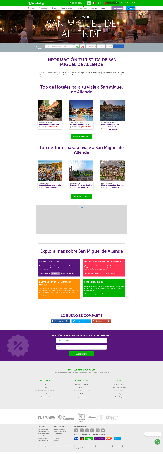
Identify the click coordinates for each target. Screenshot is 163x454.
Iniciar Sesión (114, 3)
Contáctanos (58, 446)
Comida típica (44, 296)
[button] (69, 8)
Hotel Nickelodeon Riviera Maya (81, 391)
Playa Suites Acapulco (118, 397)
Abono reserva (117, 446)
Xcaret (45, 384)
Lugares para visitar (99, 294)
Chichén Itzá (44, 394)
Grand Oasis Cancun (81, 384)
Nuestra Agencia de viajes (46, 446)
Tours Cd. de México (43, 433)
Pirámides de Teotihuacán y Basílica (44, 391)
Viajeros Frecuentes (59, 429)
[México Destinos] (37, 3)
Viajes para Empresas (60, 431)
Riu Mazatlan (81, 387)
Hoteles (63, 273)
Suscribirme (81, 354)
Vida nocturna (89, 273)
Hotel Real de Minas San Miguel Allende (81, 124)
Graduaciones (58, 433)
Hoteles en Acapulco (43, 440)
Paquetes (70, 273)
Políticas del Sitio (69, 446)
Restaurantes (53, 296)
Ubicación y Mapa (45, 273)
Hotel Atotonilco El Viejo (110, 124)
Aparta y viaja (75, 448)
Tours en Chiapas (42, 438)
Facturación (91, 446)
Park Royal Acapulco (118, 391)
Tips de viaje (88, 294)
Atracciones (98, 273)
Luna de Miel (57, 436)
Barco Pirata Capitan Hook (45, 397)
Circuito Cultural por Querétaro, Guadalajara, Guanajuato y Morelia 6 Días (112, 185)
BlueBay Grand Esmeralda (118, 387)
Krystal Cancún (81, 397)
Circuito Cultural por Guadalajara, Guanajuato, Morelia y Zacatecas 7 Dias (81, 185)
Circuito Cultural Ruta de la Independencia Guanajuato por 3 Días (50, 185)
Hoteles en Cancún (43, 429)
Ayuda (109, 446)
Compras (106, 273)
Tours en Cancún (42, 436)
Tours (112, 273)
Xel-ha (45, 387)
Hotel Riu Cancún (81, 394)
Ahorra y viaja (85, 448)
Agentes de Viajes (101, 446)
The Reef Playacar (118, 394)
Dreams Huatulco (118, 384)
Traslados (57, 440)
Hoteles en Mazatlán (43, 431)
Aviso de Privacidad (81, 446)
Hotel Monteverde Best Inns (49, 124)
